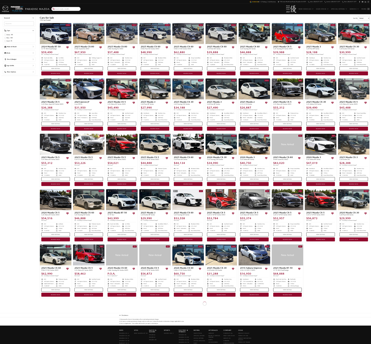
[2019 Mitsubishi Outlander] (320, 254)
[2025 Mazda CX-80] (89, 33)
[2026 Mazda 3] (254, 144)
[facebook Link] (359, 2)
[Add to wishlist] (67, 47)
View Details (55, 68)
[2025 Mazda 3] (320, 33)
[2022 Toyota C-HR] (354, 254)
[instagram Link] (368, 2)
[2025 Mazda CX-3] (354, 144)
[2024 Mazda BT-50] (55, 33)
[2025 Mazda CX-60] (155, 33)
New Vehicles (305, 9)
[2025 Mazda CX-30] (354, 33)
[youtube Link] (362, 2)
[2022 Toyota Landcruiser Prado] (55, 310)
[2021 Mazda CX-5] (354, 310)
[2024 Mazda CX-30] (254, 310)
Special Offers (338, 9)
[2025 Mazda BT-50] (122, 199)
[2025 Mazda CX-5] (287, 33)
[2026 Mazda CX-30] (221, 144)
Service (353, 9)
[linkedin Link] (365, 2)
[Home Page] (12, 9)
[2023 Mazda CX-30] (155, 310)
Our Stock (321, 9)
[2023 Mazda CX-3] (188, 310)
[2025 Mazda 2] (254, 88)
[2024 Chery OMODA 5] (221, 310)
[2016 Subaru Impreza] (254, 254)
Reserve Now (55, 73)
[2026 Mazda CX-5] (55, 199)
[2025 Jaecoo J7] (89, 88)
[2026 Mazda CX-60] (122, 254)
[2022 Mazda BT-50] (122, 310)
